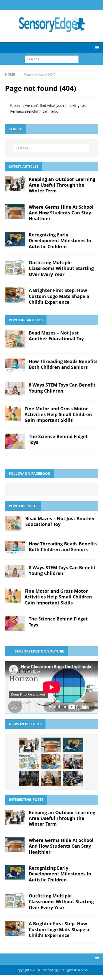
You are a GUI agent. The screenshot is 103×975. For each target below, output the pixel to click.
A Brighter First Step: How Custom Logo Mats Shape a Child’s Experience (59, 296)
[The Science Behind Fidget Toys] (15, 441)
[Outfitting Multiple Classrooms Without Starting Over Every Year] (15, 267)
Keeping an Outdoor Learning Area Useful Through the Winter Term (62, 185)
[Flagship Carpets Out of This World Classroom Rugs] (73, 778)
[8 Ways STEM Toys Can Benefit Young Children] (15, 388)
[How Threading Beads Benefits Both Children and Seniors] (15, 365)
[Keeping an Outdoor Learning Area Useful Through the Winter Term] (15, 183)
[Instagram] (56, 5)
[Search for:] (51, 58)
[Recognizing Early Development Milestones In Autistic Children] (15, 239)
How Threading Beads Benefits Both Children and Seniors (63, 364)
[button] (96, 47)
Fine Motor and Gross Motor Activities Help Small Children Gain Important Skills (58, 414)
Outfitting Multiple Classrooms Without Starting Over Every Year (61, 268)
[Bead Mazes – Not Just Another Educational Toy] (15, 339)
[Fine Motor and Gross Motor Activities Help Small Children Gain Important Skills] (13, 413)
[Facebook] (46, 5)
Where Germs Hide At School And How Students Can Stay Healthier (61, 213)
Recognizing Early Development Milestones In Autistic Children (60, 240)
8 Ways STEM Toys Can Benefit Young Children (62, 388)
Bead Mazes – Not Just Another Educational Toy (56, 336)
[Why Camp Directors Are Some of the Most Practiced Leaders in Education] (29, 778)
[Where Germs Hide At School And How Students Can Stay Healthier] (15, 211)
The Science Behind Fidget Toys (58, 439)
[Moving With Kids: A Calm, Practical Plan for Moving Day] (51, 778)
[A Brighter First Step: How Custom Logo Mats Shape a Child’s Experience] (15, 294)
